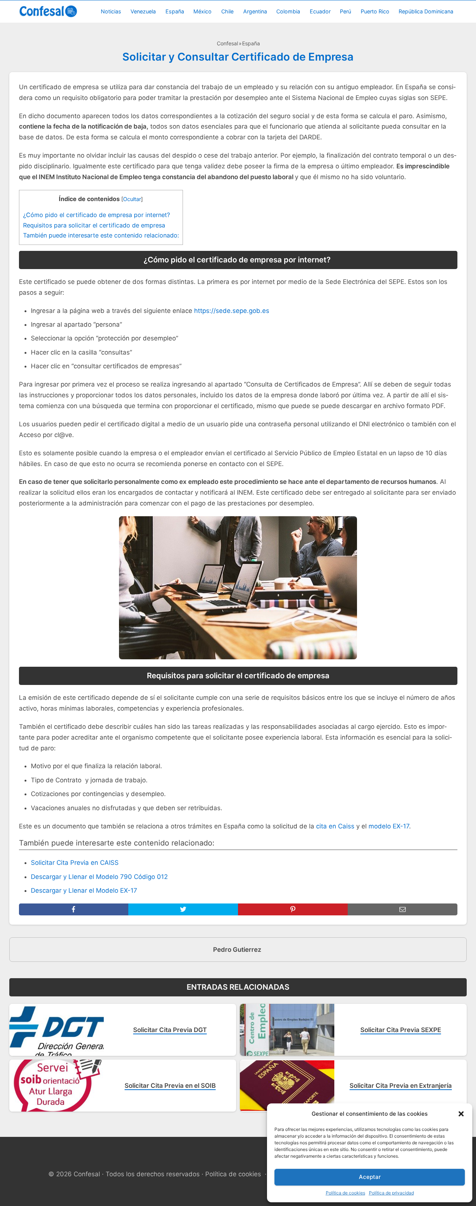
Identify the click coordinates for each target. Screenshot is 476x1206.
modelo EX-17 (389, 826)
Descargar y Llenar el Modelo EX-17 (84, 890)
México (202, 11)
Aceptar (370, 1176)
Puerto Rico (375, 11)
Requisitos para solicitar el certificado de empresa (94, 225)
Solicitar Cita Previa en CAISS (75, 862)
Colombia (288, 11)
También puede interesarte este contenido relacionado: (101, 235)
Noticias (111, 11)
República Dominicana (426, 11)
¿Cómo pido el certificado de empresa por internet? (97, 215)
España (174, 11)
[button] (461, 1114)
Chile (227, 11)
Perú (345, 11)
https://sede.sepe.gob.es (231, 310)
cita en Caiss (335, 826)
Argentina (255, 11)
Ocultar (132, 199)
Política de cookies (345, 1193)
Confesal (227, 43)
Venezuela (143, 11)
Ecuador (320, 11)
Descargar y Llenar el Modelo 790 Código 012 (99, 876)
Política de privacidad (391, 1193)
